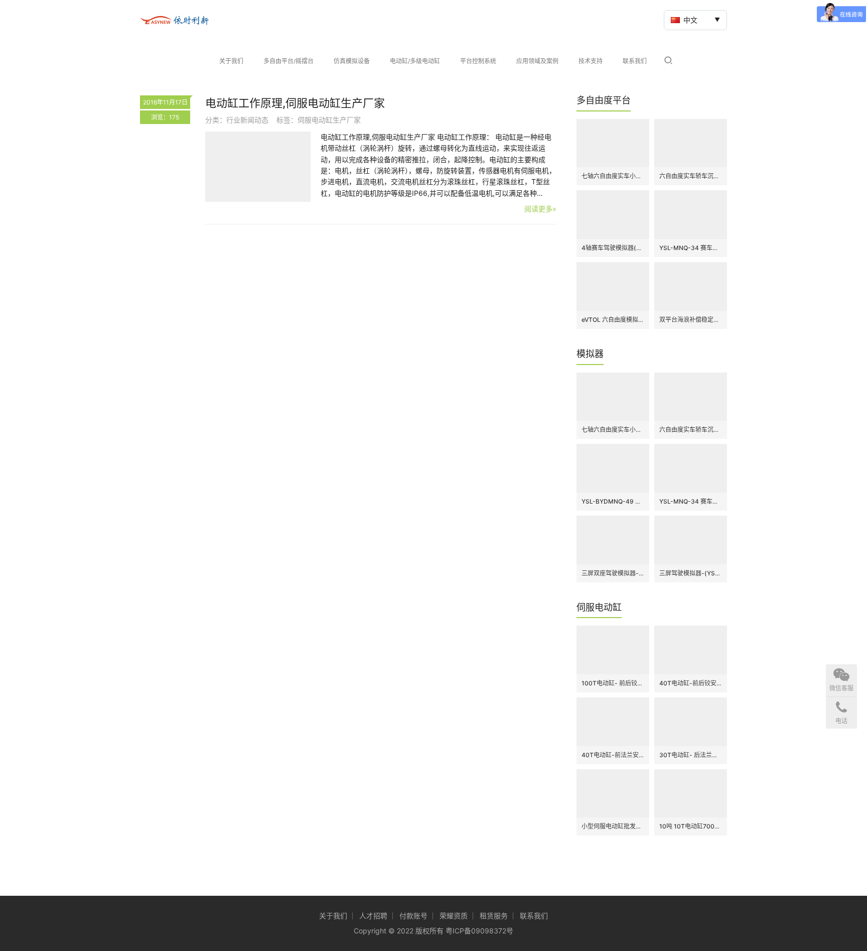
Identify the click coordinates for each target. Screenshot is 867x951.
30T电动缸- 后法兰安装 (690, 755)
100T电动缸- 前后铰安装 (613, 683)
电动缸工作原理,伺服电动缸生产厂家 (295, 102)
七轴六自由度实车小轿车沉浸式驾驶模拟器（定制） (613, 176)
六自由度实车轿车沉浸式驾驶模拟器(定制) (690, 176)
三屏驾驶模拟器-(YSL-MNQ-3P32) (690, 573)
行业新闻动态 (247, 119)
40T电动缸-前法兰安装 (613, 755)
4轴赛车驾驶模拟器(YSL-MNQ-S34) (613, 248)
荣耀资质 (454, 915)
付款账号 (413, 915)
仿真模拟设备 (352, 61)
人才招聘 (373, 915)
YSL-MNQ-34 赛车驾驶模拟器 (690, 248)
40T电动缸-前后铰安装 (690, 683)
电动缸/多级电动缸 (415, 61)
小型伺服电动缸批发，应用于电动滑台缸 (613, 826)
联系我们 (635, 61)
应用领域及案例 (537, 61)
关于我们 (231, 61)
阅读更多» (540, 208)
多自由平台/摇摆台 (288, 61)
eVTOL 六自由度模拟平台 (613, 319)
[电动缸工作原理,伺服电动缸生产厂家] (258, 167)
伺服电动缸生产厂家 (329, 119)
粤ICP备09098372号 (479, 930)
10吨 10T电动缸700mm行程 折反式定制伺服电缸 (690, 826)
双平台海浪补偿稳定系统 (690, 319)
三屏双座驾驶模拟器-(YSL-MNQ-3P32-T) (613, 573)
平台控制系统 (478, 61)
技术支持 (591, 61)
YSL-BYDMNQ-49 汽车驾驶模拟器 (613, 501)
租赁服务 (494, 915)
